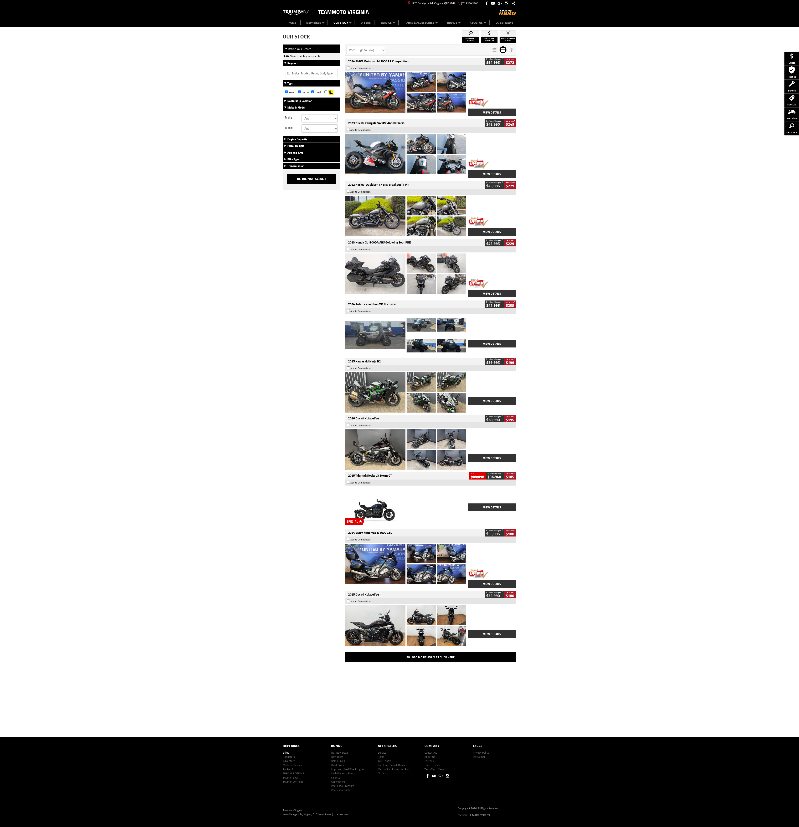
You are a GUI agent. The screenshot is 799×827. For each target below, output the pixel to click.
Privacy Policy (481, 752)
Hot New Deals (340, 752)
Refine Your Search (298, 49)
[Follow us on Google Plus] (500, 3)
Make (288, 117)
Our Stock (341, 22)
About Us (476, 22)
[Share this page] (512, 3)
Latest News (504, 22)
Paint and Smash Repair (392, 765)
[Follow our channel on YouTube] (493, 3)
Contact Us (430, 752)
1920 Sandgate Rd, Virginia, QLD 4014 (433, 3)
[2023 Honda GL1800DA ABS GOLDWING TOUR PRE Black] (405, 273)
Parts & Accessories (419, 22)
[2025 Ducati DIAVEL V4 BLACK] (405, 449)
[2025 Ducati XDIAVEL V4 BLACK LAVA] (405, 625)
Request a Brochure (342, 786)
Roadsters (289, 757)
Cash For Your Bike (342, 773)
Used (317, 92)
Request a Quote (341, 790)
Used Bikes (337, 765)
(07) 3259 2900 (469, 3)
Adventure (289, 761)
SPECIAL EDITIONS (293, 773)
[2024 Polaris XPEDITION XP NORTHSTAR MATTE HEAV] (405, 335)
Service (386, 22)
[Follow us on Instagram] (507, 3)
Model (289, 128)
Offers (366, 22)
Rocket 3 (288, 769)
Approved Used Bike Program (348, 769)
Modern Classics (292, 765)
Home (292, 22)
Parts (381, 757)
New (291, 92)
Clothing (382, 773)
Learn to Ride (432, 765)
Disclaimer (479, 757)
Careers (429, 761)
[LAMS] (330, 92)
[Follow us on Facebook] (487, 3)
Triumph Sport (291, 777)
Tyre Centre (384, 761)
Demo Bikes (338, 761)
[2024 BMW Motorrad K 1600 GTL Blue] (405, 564)
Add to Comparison (360, 68)
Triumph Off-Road (293, 782)
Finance (451, 22)
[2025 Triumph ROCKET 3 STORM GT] (405, 507)
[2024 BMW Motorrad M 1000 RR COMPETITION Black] (405, 92)
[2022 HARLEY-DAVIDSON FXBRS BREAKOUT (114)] (405, 216)
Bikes (286, 752)
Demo (305, 92)
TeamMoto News (434, 769)
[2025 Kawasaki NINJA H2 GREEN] (405, 392)
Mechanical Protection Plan (394, 769)
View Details (492, 112)
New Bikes (313, 22)
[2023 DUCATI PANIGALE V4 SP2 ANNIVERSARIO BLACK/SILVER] (405, 154)
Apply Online (338, 782)
